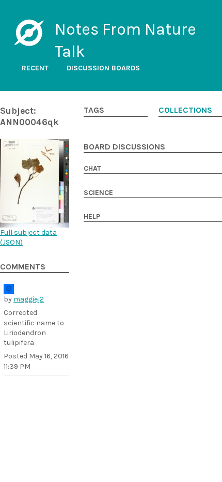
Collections (185, 110)
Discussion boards (103, 68)
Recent (35, 68)
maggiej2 (28, 299)
